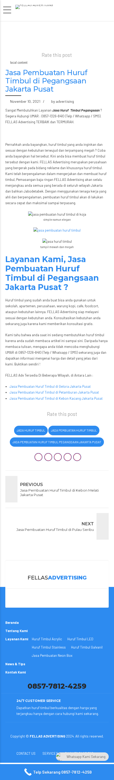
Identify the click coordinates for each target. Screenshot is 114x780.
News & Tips (15, 664)
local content (19, 62)
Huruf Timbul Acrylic (47, 639)
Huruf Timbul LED (80, 639)
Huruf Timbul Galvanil (87, 647)
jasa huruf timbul (31, 430)
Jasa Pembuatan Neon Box (52, 655)
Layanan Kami (16, 639)
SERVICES (50, 753)
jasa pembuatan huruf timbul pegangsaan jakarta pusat (56, 442)
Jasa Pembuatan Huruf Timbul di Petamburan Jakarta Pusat (54, 392)
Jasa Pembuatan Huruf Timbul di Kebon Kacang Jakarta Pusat (56, 398)
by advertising (62, 101)
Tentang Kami (16, 631)
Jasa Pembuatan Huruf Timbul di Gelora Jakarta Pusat (50, 386)
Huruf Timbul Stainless (49, 647)
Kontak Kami (15, 672)
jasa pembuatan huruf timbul (74, 430)
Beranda (12, 622)
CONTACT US (26, 753)
